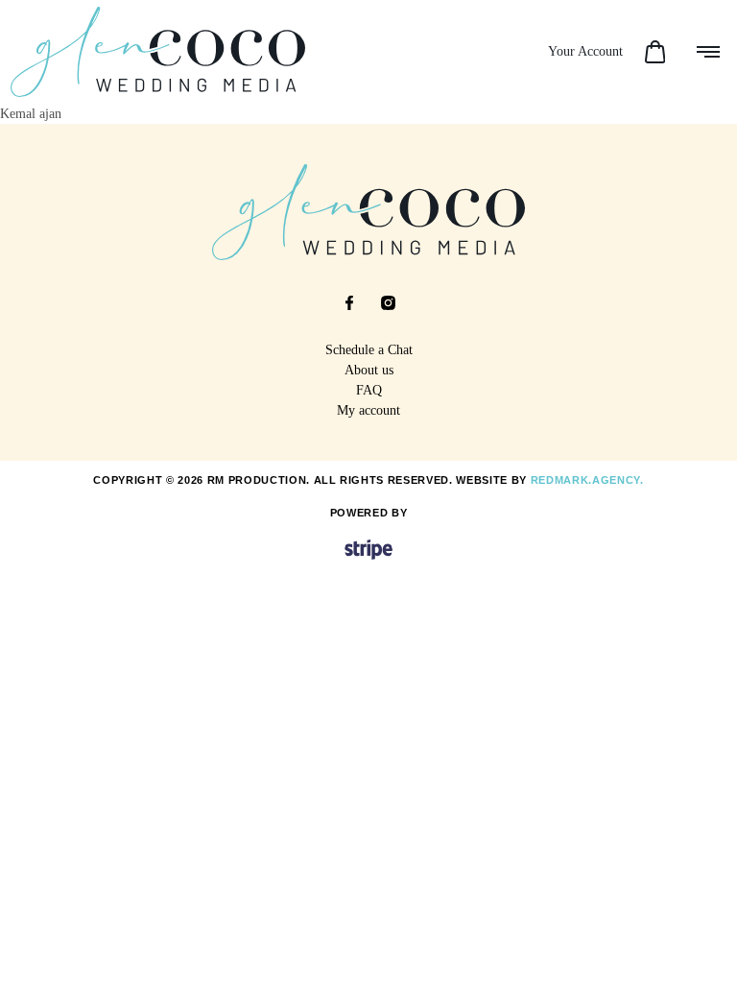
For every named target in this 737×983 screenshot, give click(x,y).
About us (369, 370)
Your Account (585, 51)
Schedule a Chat (369, 350)
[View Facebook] (349, 303)
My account (368, 410)
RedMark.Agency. (587, 480)
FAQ (369, 390)
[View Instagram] (387, 303)
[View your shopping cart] (655, 52)
